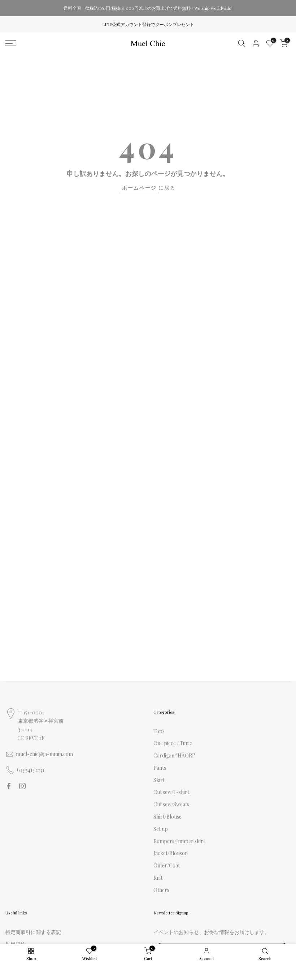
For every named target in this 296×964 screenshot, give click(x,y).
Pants (159, 767)
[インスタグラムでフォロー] (22, 786)
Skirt (159, 780)
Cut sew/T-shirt (171, 792)
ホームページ (139, 187)
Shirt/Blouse (167, 816)
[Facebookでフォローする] (8, 786)
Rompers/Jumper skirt (179, 841)
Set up (160, 828)
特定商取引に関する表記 (33, 932)
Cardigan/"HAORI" (174, 755)
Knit (157, 877)
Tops (159, 731)
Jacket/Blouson (170, 853)
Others (161, 890)
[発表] (148, 8)
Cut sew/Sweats (171, 804)
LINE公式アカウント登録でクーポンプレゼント (148, 24)
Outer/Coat (166, 865)
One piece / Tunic (172, 743)
